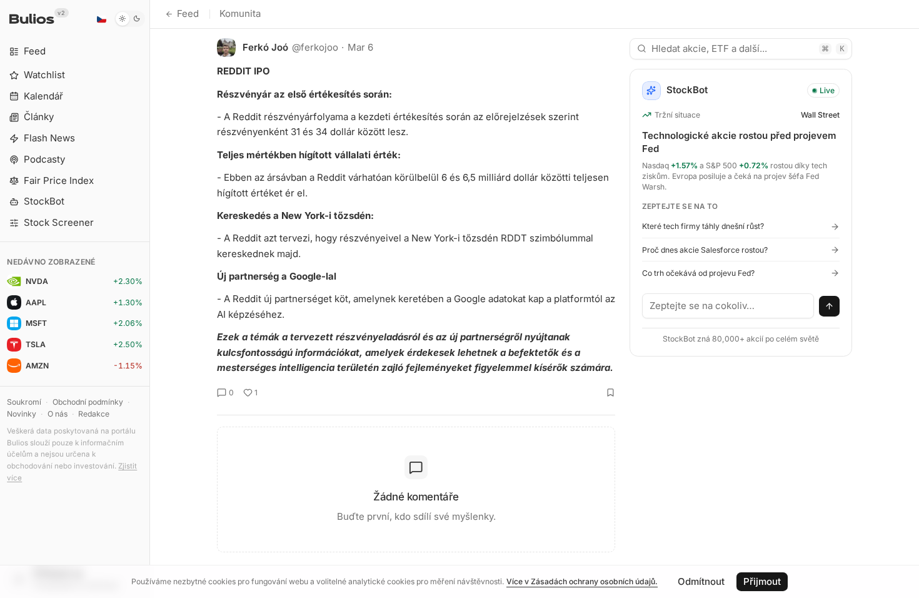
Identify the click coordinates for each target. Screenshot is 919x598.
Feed (188, 13)
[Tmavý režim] (129, 19)
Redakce (93, 413)
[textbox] (728, 305)
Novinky (21, 413)
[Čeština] (101, 19)
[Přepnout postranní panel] (149, 299)
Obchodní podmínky (88, 402)
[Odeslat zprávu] (829, 306)
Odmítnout (701, 581)
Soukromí (24, 402)
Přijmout (762, 581)
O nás (58, 413)
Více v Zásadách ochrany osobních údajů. (582, 581)
